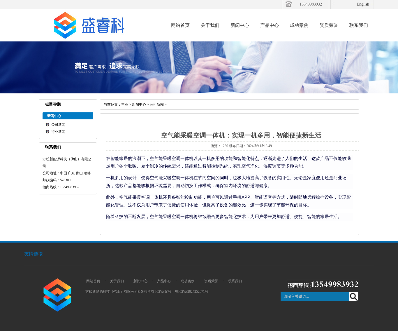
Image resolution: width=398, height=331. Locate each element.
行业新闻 (58, 132)
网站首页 (180, 25)
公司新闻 (58, 125)
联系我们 (358, 25)
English (363, 4)
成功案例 (299, 25)
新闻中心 (239, 25)
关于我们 (210, 25)
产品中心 (269, 25)
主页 (124, 104)
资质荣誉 (329, 25)
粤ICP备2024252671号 (191, 292)
